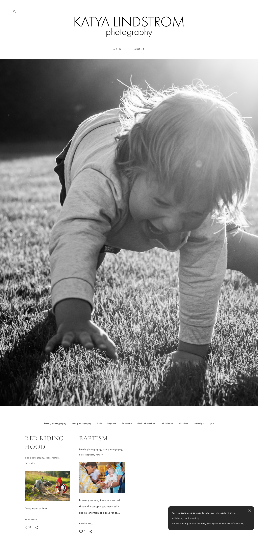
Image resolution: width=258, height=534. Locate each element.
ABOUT (139, 49)
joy (212, 423)
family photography (55, 423)
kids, (49, 458)
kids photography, (35, 458)
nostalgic (200, 423)
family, (56, 458)
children (184, 423)
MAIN (117, 49)
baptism (112, 423)
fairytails (127, 423)
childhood (168, 423)
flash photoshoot (147, 423)
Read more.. (31, 519)
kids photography (82, 423)
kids (100, 423)
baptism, (90, 454)
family (99, 454)
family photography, (91, 449)
